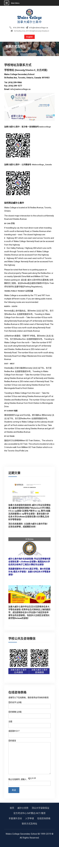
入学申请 (29, 818)
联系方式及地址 (29, 823)
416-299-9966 (19, 27)
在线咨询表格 (43, 818)
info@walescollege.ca (38, 27)
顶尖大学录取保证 (40, 808)
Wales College (29, 17)
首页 (12, 808)
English (29, 37)
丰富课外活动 (15, 818)
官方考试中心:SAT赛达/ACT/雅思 (29, 813)
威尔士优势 (22, 808)
